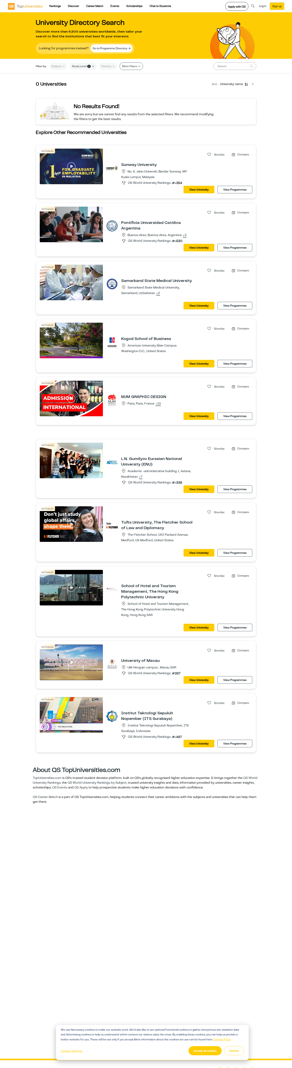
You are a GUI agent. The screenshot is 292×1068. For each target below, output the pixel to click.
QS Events (59, 787)
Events (114, 6)
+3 (185, 235)
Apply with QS (237, 6)
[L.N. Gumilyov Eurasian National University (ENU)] (112, 462)
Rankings (55, 6)
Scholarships (134, 6)
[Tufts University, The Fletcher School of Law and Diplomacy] (112, 525)
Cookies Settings (71, 1051)
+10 (158, 404)
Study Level (81, 66)
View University (199, 189)
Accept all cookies (205, 1051)
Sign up (277, 6)
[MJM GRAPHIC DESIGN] (112, 400)
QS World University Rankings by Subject (97, 783)
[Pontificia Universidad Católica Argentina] (112, 226)
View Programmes (235, 189)
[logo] (25, 6)
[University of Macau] (112, 664)
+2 (158, 293)
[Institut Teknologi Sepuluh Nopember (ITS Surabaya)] (112, 716)
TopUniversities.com (47, 778)
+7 (140, 477)
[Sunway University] (112, 168)
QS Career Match (45, 797)
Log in (262, 6)
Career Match (94, 6)
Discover (73, 6)
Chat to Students (160, 6)
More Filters (130, 66)
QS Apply (81, 787)
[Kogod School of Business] (112, 342)
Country (106, 66)
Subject (56, 66)
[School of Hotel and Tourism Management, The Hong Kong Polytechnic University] (112, 589)
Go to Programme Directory (110, 48)
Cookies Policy (222, 1039)
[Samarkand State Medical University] (112, 284)
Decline (234, 1051)
